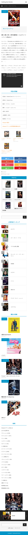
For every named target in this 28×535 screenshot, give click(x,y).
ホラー (2, 467)
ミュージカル (4, 472)
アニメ (2, 438)
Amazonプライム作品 (6, 427)
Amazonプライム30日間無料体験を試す (12, 126)
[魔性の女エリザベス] (20, 204)
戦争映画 (3, 485)
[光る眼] (20, 184)
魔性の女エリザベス (18, 208)
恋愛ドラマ (3, 483)
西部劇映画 (3, 488)
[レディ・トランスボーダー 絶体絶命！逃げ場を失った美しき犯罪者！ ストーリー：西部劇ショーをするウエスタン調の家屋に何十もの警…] (18, 134)
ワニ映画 (3, 480)
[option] (14, 501)
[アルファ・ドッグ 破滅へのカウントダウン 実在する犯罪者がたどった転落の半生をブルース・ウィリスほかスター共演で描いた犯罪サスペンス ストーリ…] (6, 146)
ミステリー (3, 469)
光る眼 (16, 189)
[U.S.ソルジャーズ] (8, 184)
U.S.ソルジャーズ (6, 189)
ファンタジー (4, 464)
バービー (3, 355)
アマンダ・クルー (6, 174)
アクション (5, 360)
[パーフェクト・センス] (8, 194)
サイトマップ (17, 528)
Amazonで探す (6, 122)
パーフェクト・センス (7, 199)
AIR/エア (3, 417)
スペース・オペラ (5, 448)
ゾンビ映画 (3, 456)
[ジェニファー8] (20, 194)
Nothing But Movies (7, 2)
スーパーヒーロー (5, 454)
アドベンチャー (4, 435)
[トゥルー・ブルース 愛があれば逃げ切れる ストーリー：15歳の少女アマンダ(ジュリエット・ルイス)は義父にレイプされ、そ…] (6, 134)
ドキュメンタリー (5, 459)
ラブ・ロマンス (4, 477)
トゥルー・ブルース (5, 138)
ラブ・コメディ (4, 475)
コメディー (5, 339)
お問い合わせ (10, 528)
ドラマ (4, 318)
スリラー (4, 11)
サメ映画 (3, 446)
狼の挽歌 (4, 210)
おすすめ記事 (4, 430)
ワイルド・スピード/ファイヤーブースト (10, 376)
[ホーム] (1, 5)
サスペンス (3, 443)
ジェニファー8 (17, 199)
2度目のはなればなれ (6, 334)
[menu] (26, 2)
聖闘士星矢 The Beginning (7, 396)
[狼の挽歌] (8, 205)
